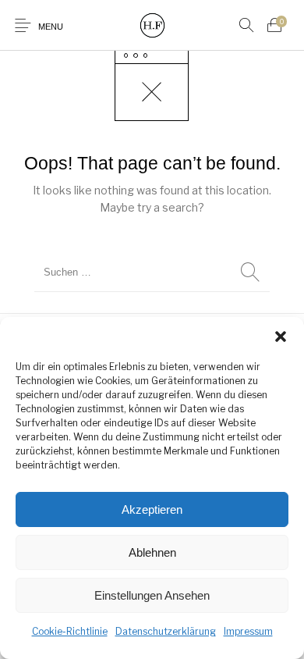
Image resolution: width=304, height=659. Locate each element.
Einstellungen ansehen (152, 595)
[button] (280, 336)
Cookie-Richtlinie (70, 631)
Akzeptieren (152, 509)
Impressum (248, 631)
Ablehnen (152, 552)
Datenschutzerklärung (165, 631)
